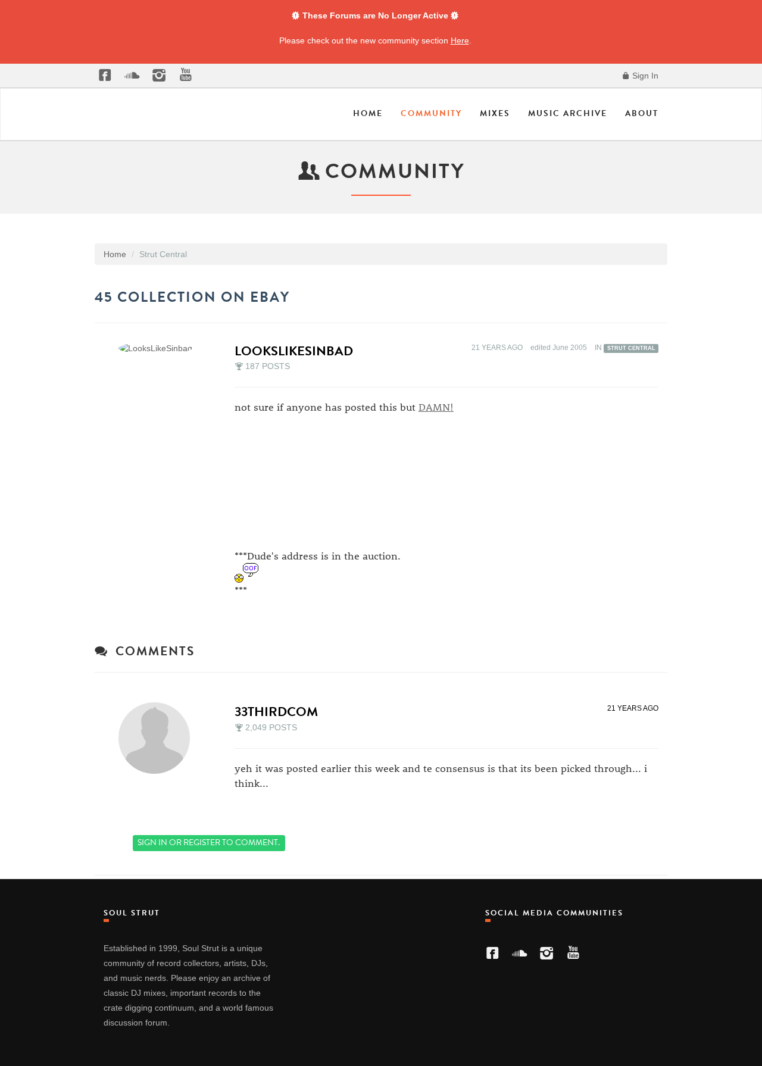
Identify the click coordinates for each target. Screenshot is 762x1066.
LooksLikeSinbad (294, 351)
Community (431, 113)
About (641, 113)
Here (460, 40)
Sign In (644, 75)
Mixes (495, 113)
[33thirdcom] (157, 738)
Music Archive (567, 113)
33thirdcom (276, 711)
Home (368, 113)
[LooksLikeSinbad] (158, 348)
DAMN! (436, 406)
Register (201, 842)
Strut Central (631, 348)
